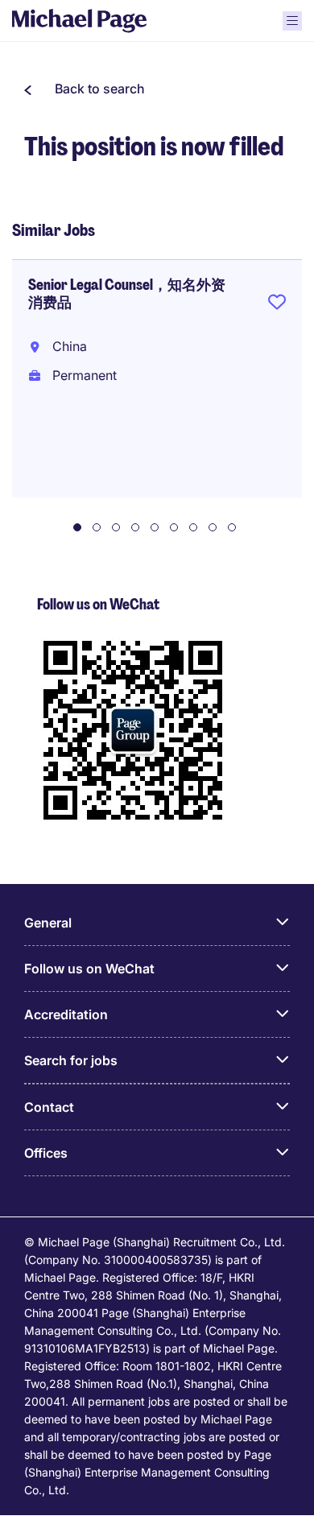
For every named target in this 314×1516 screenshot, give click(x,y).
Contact (49, 1107)
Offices (46, 1152)
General (48, 922)
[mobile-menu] (292, 21)
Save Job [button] (277, 305)
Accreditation (66, 1014)
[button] (84, 89)
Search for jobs (71, 1060)
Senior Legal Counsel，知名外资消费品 (126, 293)
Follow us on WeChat (89, 968)
